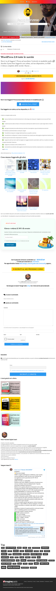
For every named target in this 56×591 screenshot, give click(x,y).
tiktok (19, 563)
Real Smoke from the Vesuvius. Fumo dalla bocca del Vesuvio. (33, 192)
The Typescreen (45, 190)
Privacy (25, 581)
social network (6, 563)
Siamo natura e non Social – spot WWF (22, 171)
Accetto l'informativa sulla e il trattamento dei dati (17, 240)
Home (4, 40)
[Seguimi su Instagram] (27, 78)
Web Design (8, 40)
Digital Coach (7, 31)
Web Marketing (25, 567)
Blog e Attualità (10, 547)
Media (12, 557)
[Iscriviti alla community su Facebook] (26, 78)
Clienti (34, 581)
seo (39, 557)
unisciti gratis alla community (36, 263)
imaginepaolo (17, 554)
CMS (29, 547)
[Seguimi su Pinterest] (33, 78)
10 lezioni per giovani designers (22, 191)
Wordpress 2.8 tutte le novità (13, 49)
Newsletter (42, 581)
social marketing (42, 560)
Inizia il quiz (10, 244)
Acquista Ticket (43, 37)
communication (36, 547)
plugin (21, 557)
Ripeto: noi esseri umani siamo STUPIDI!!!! (33, 208)
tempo (14, 563)
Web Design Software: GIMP (48, 41)
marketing (5, 557)
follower (36, 551)
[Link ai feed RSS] (34, 78)
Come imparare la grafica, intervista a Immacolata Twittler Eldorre (45, 172)
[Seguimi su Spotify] (31, 78)
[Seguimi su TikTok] (29, 78)
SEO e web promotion (8, 560)
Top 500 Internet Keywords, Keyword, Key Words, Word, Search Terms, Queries (21, 209)
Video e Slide (44, 563)
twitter (25, 563)
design (16, 551)
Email (11, 365)
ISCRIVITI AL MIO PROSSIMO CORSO (29, 269)
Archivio (51, 581)
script (6, 149)
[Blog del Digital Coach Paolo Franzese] (28, 16)
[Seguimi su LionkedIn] (30, 78)
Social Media (22, 31)
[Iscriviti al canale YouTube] (28, 78)
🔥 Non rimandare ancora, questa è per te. (28, 76)
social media (51, 560)
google (4, 554)
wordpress (33, 567)
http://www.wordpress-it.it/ (18, 153)
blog (3, 547)
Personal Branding (32, 31)
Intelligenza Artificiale (46, 31)
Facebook (29, 551)
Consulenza (47, 581)
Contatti (37, 581)
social (23, 560)
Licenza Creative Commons (28, 587)
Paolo (28, 20)
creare (4, 551)
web (3, 567)
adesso (16, 459)
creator (9, 551)
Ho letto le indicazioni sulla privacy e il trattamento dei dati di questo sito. (28, 370)
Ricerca (33, 557)
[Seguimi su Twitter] (32, 78)
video (36, 563)
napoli (16, 557)
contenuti (45, 547)
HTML (10, 554)
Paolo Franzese (23, 71)
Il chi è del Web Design (6, 41)
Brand (19, 547)
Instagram (26, 554)
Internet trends (36, 554)
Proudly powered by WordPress (8, 587)
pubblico (28, 557)
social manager (31, 560)
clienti (24, 547)
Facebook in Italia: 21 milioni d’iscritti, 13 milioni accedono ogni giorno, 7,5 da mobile (10, 173)
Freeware (47, 551)
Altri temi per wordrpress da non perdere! (10, 191)
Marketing (15, 31)
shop (28, 286)
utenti (30, 563)
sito (18, 560)
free (41, 551)
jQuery (45, 554)
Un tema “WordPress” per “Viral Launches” (33, 171)
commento (35, 261)
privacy (18, 240)
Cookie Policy (29, 581)
